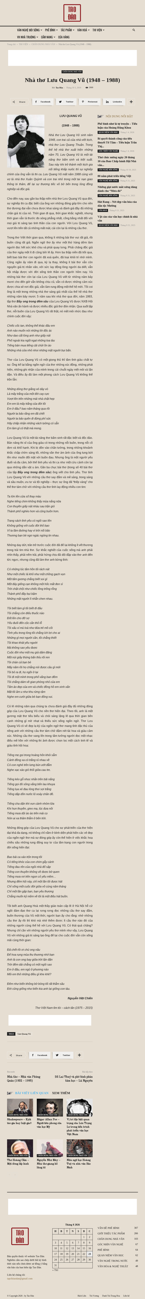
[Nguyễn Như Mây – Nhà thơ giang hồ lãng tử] (50, 1148)
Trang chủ (11, 44)
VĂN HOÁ (82, 30)
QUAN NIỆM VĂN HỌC (108, 132)
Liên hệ (126, 1296)
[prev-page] (9, 1175)
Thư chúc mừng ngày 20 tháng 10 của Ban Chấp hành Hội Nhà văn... (117, 161)
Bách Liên (82, 1296)
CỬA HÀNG (63, 37)
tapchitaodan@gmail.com (20, 1278)
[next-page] (15, 1175)
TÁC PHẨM (66, 30)
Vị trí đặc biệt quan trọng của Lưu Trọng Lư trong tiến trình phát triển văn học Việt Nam (79, 1127)
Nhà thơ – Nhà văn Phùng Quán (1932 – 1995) (23, 1079)
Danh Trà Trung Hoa (111, 1296)
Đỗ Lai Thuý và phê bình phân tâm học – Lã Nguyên (74, 1079)
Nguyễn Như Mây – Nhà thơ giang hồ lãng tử (48, 1164)
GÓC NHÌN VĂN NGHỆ (108, 151)
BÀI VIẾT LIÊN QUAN (31, 1093)
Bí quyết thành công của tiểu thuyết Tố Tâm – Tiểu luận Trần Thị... (117, 142)
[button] (133, 30)
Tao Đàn (59, 88)
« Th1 (55, 1270)
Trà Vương (94, 1296)
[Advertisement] (72, 58)
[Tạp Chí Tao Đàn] (72, 13)
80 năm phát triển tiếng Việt (114, 176)
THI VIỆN (97, 30)
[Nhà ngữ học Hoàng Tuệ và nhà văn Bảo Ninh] (80, 1148)
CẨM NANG (47, 37)
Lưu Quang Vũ (24, 1034)
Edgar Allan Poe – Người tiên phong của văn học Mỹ (49, 1123)
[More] (131, 101)
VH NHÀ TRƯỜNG (26, 37)
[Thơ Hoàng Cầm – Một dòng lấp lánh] (20, 1148)
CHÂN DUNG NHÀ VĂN (43, 44)
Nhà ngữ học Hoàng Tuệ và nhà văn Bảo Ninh (79, 1164)
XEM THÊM (61, 1093)
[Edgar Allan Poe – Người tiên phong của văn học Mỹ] (50, 1108)
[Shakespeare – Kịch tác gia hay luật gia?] (20, 1108)
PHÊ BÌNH (50, 30)
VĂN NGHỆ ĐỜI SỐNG (28, 30)
